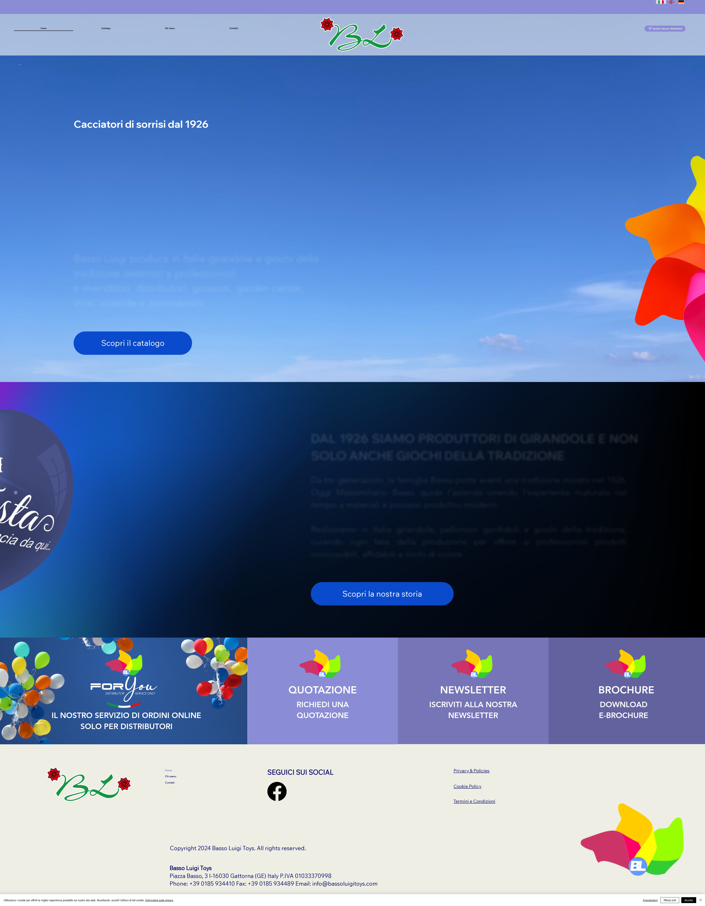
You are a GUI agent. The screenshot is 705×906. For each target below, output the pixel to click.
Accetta (688, 900)
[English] (671, 2)
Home (168, 770)
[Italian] (661, 2)
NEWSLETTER (473, 690)
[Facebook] (277, 791)
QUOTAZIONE (322, 690)
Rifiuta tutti (670, 900)
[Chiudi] (700, 900)
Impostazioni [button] (650, 900)
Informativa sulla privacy (159, 900)
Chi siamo (170, 776)
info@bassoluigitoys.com (345, 883)
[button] (106, 28)
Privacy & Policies (471, 770)
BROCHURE (626, 690)
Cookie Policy (467, 786)
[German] (681, 2)
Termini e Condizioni (474, 801)
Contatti (169, 782)
